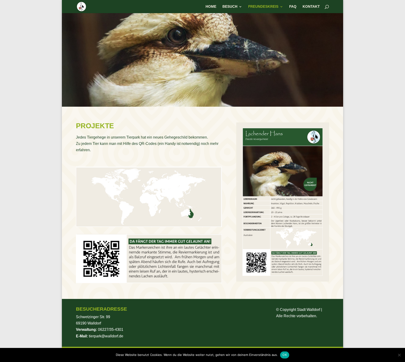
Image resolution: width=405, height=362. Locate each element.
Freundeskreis (263, 6)
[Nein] (399, 355)
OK (284, 355)
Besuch (229, 6)
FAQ (292, 6)
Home (211, 6)
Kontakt (311, 6)
